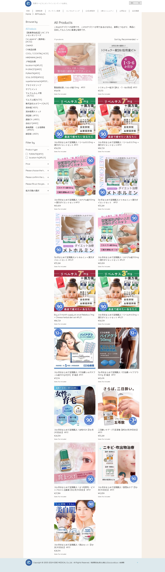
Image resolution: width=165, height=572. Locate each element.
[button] (107, 11)
